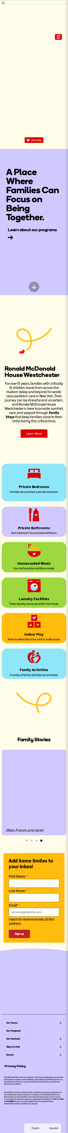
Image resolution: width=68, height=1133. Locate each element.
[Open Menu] (58, 37)
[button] (27, 841)
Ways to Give (13, 1046)
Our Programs (13, 1030)
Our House (12, 1022)
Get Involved (13, 1038)
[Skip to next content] (34, 287)
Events (10, 1054)
